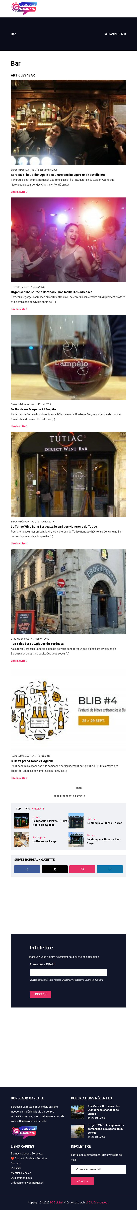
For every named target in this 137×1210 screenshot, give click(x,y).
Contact (16, 1163)
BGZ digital (56, 1202)
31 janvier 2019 (41, 638)
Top (18, 808)
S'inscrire (82, 1180)
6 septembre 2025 (47, 169)
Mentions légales (21, 1173)
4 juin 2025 (39, 287)
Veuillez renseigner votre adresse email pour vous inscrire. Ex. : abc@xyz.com (66, 980)
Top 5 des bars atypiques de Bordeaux (37, 643)
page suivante (79, 789)
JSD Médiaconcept (97, 1202)
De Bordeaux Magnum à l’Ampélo (33, 409)
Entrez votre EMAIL (42, 964)
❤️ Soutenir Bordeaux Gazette (29, 1158)
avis (27, 808)
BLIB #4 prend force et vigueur (32, 761)
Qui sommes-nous (21, 1177)
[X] (55, 869)
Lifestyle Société (20, 287)
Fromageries (39, 837)
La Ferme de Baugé (44, 841)
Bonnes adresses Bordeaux (27, 1153)
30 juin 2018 (44, 756)
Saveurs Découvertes (22, 169)
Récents (39, 808)
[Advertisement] (68, 905)
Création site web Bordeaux (27, 1182)
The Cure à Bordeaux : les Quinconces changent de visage (104, 1110)
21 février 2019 (46, 521)
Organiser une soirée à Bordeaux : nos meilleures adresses (51, 292)
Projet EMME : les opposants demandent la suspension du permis (106, 1129)
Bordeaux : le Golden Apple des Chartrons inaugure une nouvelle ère (58, 175)
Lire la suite (18, 191)
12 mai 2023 (44, 404)
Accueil (113, 34)
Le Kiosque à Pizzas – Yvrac (104, 823)
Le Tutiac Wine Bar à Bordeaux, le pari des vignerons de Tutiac (54, 526)
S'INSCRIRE (40, 994)
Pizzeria (37, 817)
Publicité (16, 1168)
